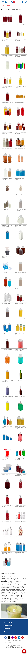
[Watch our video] (14, 611)
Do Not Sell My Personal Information (14, 643)
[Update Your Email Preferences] (22, 637)
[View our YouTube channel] (15, 637)
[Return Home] (14, 2)
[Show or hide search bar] (6, 2)
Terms (12, 640)
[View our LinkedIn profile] (19, 637)
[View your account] (22, 2)
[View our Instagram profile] (12, 637)
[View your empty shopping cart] (25, 2)
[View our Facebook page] (5, 637)
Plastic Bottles (7, 5)
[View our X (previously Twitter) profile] (9, 637)
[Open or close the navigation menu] (2, 2)
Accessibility (18, 640)
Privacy (9, 640)
